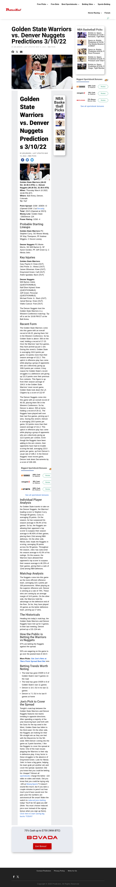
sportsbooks (25, 776)
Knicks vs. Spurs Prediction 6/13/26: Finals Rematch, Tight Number (98, 35)
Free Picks (41, 4)
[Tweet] (27, 160)
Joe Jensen (18, 47)
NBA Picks (52, 47)
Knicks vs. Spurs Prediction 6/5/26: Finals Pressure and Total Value (98, 59)
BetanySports (32, 784)
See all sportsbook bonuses (37, 495)
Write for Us (72, 871)
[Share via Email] (21, 52)
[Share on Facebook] (13, 52)
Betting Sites (87, 4)
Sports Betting (104, 4)
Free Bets (55, 4)
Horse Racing (94, 13)
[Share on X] (17, 52)
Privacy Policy (59, 871)
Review (47, 475)
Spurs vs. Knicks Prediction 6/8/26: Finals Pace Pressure (98, 51)
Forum (107, 13)
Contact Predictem (44, 871)
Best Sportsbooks (69, 4)
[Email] (32, 160)
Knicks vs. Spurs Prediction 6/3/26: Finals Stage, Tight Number (98, 66)
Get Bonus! (41, 846)
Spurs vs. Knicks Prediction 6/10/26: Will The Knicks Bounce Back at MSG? (98, 43)
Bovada (40, 208)
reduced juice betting (37, 800)
